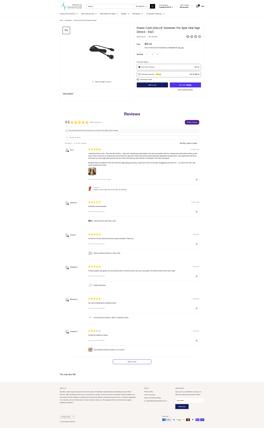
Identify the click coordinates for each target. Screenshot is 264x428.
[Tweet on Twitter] (195, 36)
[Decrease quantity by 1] (147, 54)
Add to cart (152, 85)
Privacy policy (148, 391)
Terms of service (149, 395)
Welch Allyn (141, 37)
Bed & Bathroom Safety (107, 14)
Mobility (124, 14)
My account (184, 7)
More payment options (185, 90)
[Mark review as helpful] (196, 179)
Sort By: (183, 143)
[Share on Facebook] (187, 36)
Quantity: (140, 54)
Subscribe (182, 406)
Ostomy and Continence (68, 14)
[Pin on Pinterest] (191, 36)
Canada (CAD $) (65, 417)
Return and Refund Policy (152, 398)
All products (68, 20)
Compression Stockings (154, 14)
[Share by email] (199, 36)
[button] (103, 122)
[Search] (152, 6)
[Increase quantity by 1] (158, 54)
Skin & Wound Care (87, 14)
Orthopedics (136, 14)
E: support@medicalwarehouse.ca (155, 401)
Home (61, 20)
